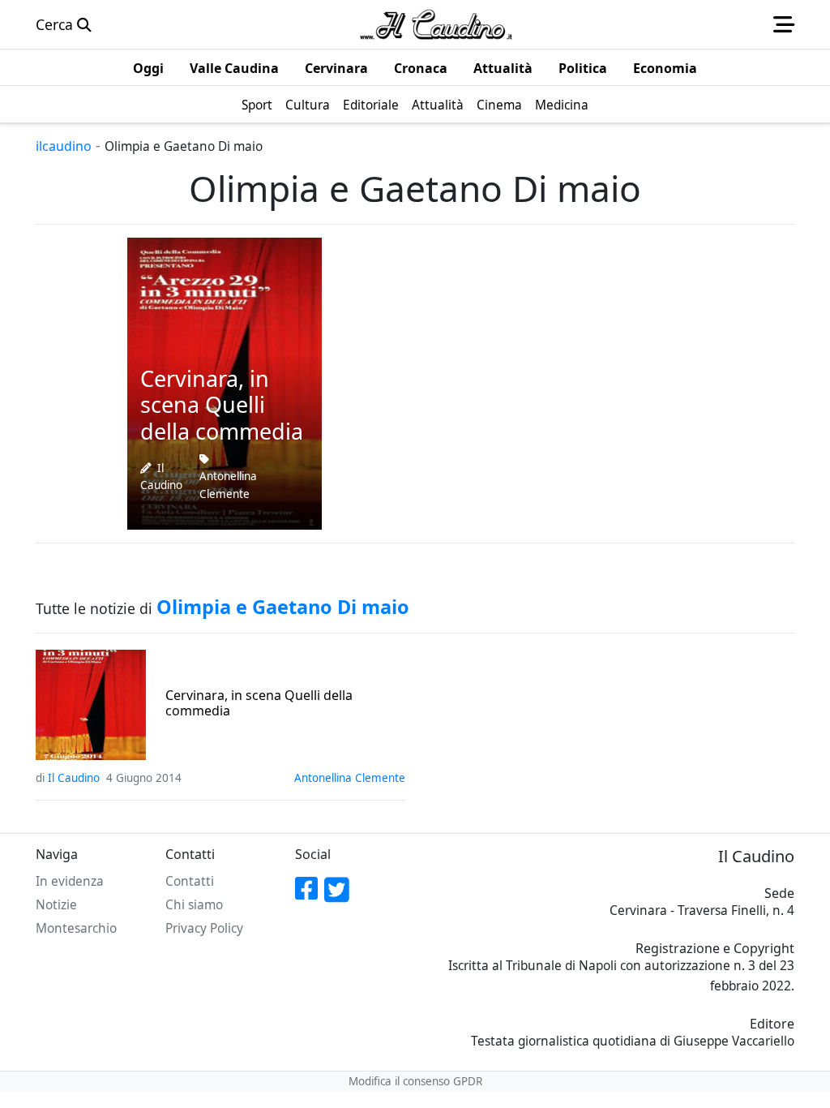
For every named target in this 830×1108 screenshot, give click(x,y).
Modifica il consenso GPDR (415, 1081)
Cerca (56, 24)
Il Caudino (74, 778)
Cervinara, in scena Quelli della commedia (259, 703)
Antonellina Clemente (228, 485)
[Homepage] (436, 24)
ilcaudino (64, 146)
